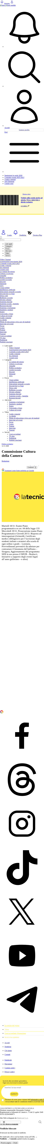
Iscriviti (14, 1094)
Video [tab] (7, 253)
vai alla (9, 1124)
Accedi (7, 128)
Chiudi (15, 1143)
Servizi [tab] (7, 255)
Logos (2, 328)
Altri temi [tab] (8, 251)
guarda (24, 206)
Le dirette (3, 320)
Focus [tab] (7, 248)
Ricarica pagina (6, 1143)
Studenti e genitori (6, 310)
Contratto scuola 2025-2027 (14, 177)
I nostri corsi (9, 183)
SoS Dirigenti (9, 181)
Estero (2, 312)
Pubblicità (3, 340)
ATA (1, 286)
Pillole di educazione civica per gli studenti (15, 322)
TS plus (3, 338)
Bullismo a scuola (6, 298)
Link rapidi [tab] (8, 244)
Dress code (4, 296)
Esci (6, 132)
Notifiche (8, 1047)
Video (7, 1029)
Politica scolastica (6, 278)
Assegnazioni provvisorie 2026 (11, 262)
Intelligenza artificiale (7, 290)
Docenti (3, 282)
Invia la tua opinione (12, 1037)
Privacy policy (10, 1072)
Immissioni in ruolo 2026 (13, 175)
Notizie (2, 330)
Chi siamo (8, 1051)
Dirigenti (3, 284)
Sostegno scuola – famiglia (18, 396)
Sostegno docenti (6, 302)
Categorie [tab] (8, 246)
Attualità (3, 276)
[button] (24, 28)
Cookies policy (10, 1068)
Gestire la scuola (6, 280)
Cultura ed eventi (6, 316)
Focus (2, 326)
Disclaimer (8, 1064)
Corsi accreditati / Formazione (15, 1033)
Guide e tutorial (10, 179)
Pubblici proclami (6, 342)
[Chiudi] (1, 237)
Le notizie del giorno (7, 272)
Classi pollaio (5, 288)
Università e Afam (6, 314)
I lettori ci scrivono (6, 274)
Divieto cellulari (5, 300)
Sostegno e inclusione (7, 308)
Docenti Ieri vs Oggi (7, 294)
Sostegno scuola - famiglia (9, 304)
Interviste (3, 332)
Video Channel (5, 260)
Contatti (7, 1054)
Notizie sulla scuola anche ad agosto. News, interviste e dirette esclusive (32, 200)
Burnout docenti (6, 306)
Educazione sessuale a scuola (10, 292)
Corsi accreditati (6, 336)
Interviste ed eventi (6, 324)
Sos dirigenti (4, 268)
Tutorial (3, 334)
